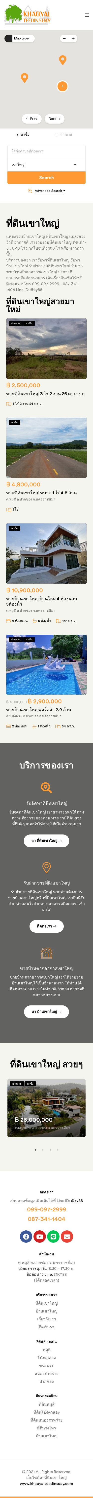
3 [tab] (50, 1149)
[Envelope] (67, 1236)
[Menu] (86, 14)
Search (46, 177)
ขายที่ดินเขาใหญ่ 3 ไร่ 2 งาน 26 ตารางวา (46, 393)
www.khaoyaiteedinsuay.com (46, 1484)
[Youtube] (39, 1236)
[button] (63, 60)
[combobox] (46, 164)
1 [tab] (35, 1149)
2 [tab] (42, 1149)
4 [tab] (57, 1149)
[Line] (53, 1236)
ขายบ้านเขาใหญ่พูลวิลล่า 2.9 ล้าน (38, 709)
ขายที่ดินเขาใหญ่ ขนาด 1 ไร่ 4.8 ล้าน (41, 493)
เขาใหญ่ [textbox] (18, 164)
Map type (21, 38)
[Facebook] (26, 1236)
